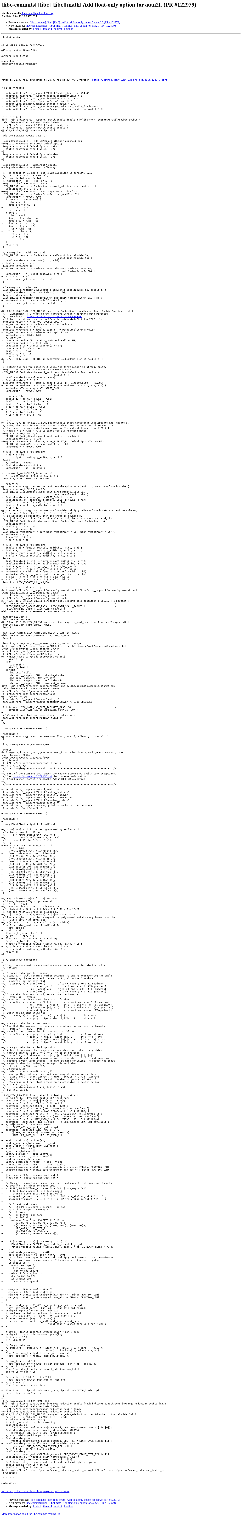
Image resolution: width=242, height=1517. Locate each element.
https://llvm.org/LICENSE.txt (32, 776)
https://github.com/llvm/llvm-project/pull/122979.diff (129, 80)
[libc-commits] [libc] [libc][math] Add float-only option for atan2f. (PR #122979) (75, 22)
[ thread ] (47, 28)
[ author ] (69, 28)
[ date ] (37, 28)
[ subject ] (57, 28)
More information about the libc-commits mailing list (30, 1513)
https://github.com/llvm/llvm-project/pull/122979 (35, 1491)
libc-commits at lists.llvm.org (37, 13)
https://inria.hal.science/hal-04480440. (54, 316)
